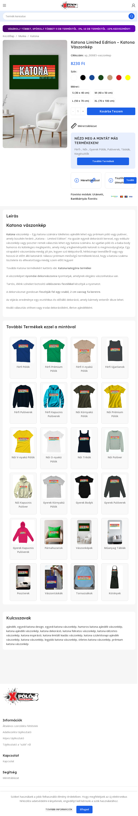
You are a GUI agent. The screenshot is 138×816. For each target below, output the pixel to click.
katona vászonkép (32, 639)
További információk (59, 809)
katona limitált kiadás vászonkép (62, 635)
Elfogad (84, 809)
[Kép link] (21, 696)
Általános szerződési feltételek (20, 726)
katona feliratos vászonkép (79, 631)
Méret (75, 86)
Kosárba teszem (111, 111)
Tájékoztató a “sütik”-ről (17, 744)
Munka (22, 36)
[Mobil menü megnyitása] (4, 5)
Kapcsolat (8, 761)
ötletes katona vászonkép (95, 639)
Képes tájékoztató (13, 738)
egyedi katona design (30, 626)
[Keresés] (131, 16)
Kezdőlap (8, 36)
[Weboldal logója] (69, 5)
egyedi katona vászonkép (61, 626)
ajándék (11, 626)
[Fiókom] (133, 5)
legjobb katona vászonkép (61, 639)
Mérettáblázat (11, 778)
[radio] (74, 77)
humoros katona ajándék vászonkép (100, 626)
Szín (73, 71)
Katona (34, 36)
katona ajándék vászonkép (22, 631)
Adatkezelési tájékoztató (17, 732)
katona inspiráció (31, 635)
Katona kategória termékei (74, 268)
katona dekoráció (50, 631)
